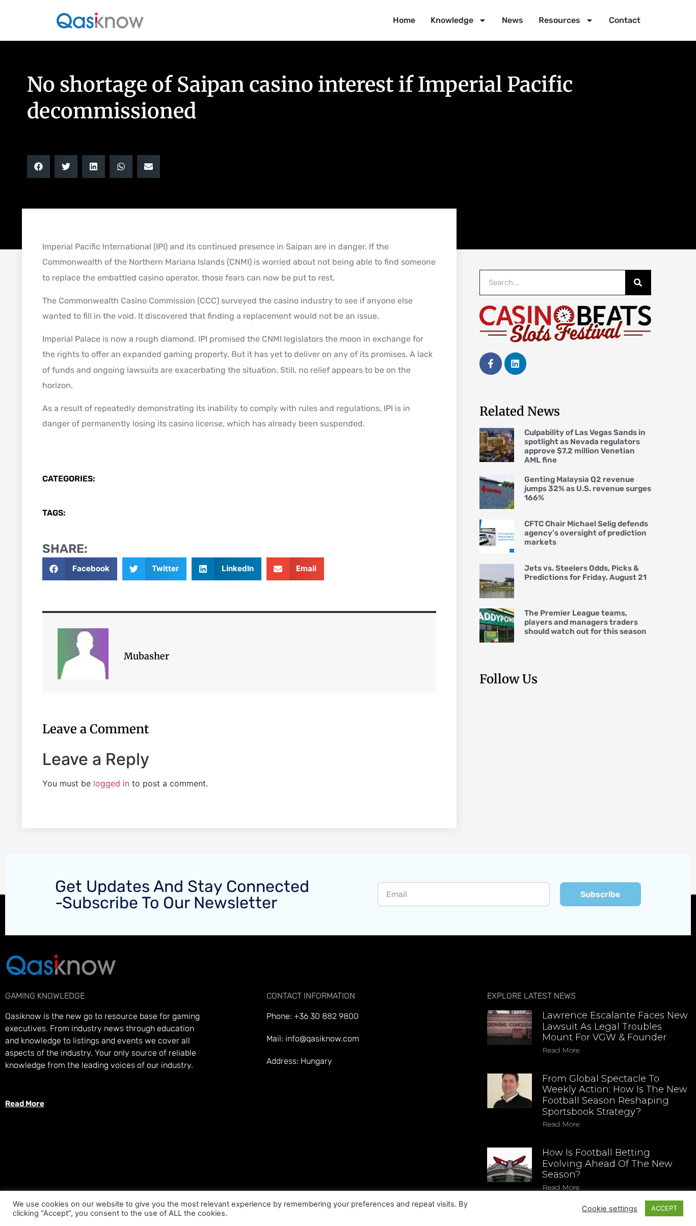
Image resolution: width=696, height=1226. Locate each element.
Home (404, 20)
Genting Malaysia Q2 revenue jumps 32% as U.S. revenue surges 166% (587, 488)
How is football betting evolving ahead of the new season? (607, 1163)
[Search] (638, 282)
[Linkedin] (515, 363)
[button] (38, 166)
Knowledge (452, 20)
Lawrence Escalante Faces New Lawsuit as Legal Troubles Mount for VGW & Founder (615, 1026)
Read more (560, 1050)
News (512, 20)
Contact (624, 20)
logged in (111, 783)
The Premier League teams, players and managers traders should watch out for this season (585, 622)
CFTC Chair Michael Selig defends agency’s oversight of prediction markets (586, 533)
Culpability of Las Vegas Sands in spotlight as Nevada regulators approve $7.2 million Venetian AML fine (585, 446)
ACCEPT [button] (664, 1208)
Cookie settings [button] (609, 1208)
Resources (559, 20)
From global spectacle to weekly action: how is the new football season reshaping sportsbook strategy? (614, 1095)
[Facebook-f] (490, 363)
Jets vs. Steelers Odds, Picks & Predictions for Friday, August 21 (585, 573)
